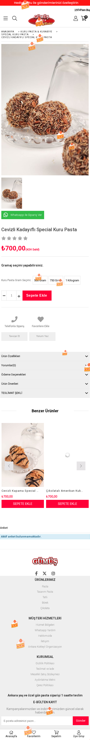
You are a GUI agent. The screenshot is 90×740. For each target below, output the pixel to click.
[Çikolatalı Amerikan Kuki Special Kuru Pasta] (67, 455)
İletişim (45, 641)
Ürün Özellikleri (10, 356)
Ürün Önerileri (9, 383)
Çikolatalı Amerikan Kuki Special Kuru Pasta (64, 490)
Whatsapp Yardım (45, 630)
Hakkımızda (45, 635)
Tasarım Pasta (45, 591)
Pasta (45, 586)
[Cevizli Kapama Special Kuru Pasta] (23, 455)
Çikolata (45, 608)
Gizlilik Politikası (45, 663)
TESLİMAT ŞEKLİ (11, 393)
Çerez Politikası (45, 685)
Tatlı (45, 597)
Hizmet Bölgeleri (45, 625)
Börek (45, 602)
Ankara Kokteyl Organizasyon (45, 646)
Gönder (80, 720)
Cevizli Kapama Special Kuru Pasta (20, 490)
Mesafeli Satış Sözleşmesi (45, 674)
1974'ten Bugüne (79, 10)
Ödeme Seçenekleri (13, 374)
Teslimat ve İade (45, 669)
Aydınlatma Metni (45, 679)
